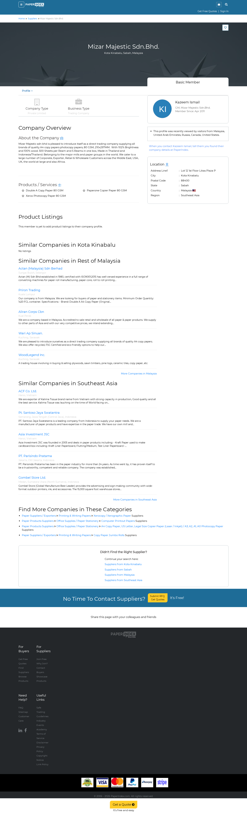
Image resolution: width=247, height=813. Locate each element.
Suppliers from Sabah (118, 569)
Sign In (224, 11)
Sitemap (23, 712)
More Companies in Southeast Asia (135, 499)
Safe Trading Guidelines (42, 712)
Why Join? (42, 663)
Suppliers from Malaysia (120, 574)
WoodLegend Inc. (31, 355)
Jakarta (22, 460)
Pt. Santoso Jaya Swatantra (39, 413)
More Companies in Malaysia (139, 373)
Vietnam (32, 395)
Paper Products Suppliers (38, 520)
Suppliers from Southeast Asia (123, 580)
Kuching (23, 337)
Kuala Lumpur (26, 294)
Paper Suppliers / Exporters (39, 515)
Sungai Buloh (26, 272)
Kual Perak (24, 315)
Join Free (41, 659)
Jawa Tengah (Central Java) (48, 416)
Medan (22, 481)
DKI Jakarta (35, 460)
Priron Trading (29, 290)
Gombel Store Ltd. (32, 478)
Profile (26, 90)
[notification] (219, 4)
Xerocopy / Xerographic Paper (118, 515)
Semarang (24, 416)
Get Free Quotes (207, 11)
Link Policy (42, 764)
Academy (41, 729)
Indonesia (70, 416)
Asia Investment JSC (33, 434)
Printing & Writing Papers (75, 515)
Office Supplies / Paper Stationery (77, 520)
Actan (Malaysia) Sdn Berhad (40, 268)
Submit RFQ (157, 598)
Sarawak (34, 337)
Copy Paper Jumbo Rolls (115, 535)
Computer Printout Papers (124, 520)
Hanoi (21, 395)
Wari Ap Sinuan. (30, 333)
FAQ (20, 707)
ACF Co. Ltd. (27, 391)
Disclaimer (42, 742)
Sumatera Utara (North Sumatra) (47, 481)
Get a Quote (122, 804)
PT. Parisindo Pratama (35, 456)
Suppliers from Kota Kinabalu (123, 564)
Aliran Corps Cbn (31, 312)
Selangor (41, 272)
